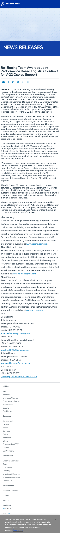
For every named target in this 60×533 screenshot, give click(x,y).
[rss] (28, 82)
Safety (5, 434)
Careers (6, 448)
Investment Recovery (11, 474)
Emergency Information (12, 401)
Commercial (8, 421)
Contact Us (7, 481)
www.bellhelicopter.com (24, 273)
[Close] (55, 520)
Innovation (7, 438)
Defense (6, 424)
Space (5, 428)
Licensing (6, 471)
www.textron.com (34, 310)
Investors (6, 395)
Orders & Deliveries (11, 461)
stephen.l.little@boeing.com (15, 350)
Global (5, 441)
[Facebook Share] (8, 82)
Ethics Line (7, 467)
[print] (23, 82)
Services (6, 431)
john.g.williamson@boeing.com (16, 363)
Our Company (8, 451)
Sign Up (6, 500)
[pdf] (33, 82)
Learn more (18, 530)
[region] (30, 524)
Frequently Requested (12, 477)
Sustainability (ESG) (11, 444)
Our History (7, 411)
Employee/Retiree (10, 398)
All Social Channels (10, 490)
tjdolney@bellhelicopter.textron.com (19, 376)
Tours (5, 464)
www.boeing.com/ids (36, 244)
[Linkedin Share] (13, 82)
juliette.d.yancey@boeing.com (15, 333)
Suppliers (6, 408)
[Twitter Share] (18, 82)
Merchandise (8, 405)
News (5, 391)
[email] (3, 82)
